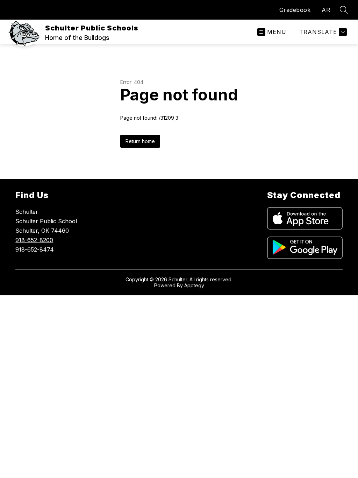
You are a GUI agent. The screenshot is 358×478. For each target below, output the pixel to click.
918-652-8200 (34, 240)
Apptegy (194, 285)
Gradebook (295, 9)
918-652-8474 (34, 249)
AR (326, 9)
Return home (140, 141)
